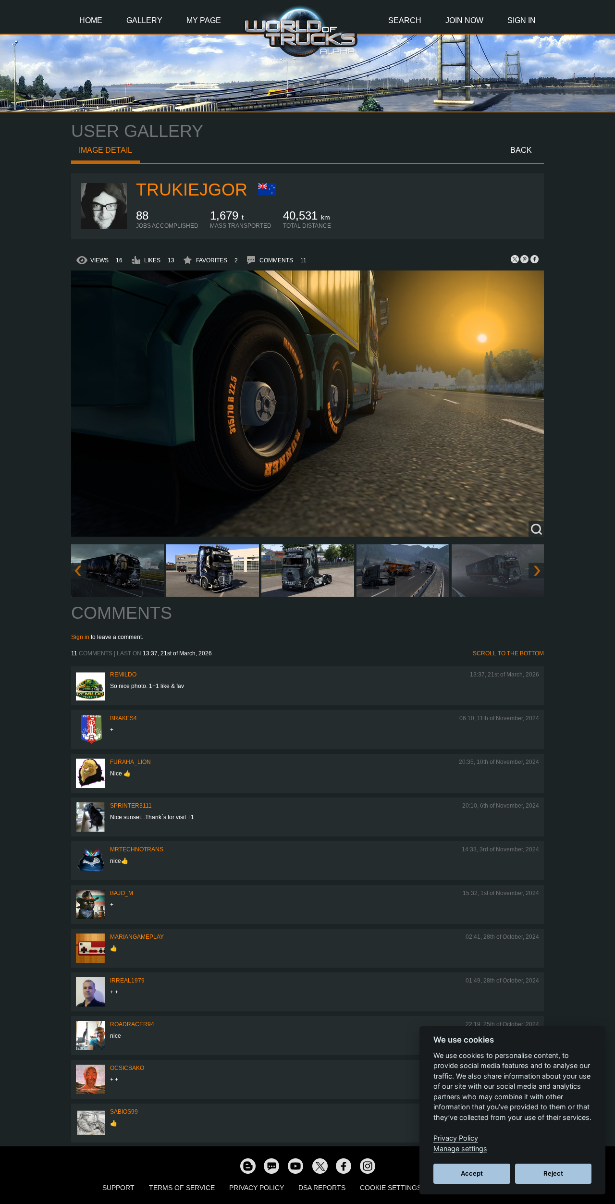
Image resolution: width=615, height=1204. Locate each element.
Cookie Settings (390, 1188)
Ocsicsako (127, 1068)
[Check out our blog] (247, 1165)
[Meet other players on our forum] (271, 1165)
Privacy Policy (256, 1188)
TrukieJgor (191, 189)
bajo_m (121, 893)
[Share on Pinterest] (524, 259)
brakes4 (123, 718)
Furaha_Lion (130, 762)
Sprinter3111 (131, 805)
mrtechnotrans (136, 849)
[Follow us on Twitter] (319, 1165)
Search (404, 20)
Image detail (105, 150)
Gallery (144, 20)
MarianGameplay (137, 937)
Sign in (80, 637)
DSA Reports (321, 1188)
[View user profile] (104, 227)
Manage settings (460, 1148)
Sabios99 (124, 1111)
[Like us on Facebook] (343, 1165)
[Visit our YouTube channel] (295, 1165)
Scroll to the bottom (508, 653)
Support (118, 1188)
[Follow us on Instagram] (367, 1165)
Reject (553, 1173)
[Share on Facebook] (534, 259)
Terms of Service (182, 1188)
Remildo (123, 674)
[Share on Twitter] (515, 259)
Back (521, 150)
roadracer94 (132, 1024)
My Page (203, 20)
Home (90, 20)
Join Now (464, 20)
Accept (472, 1173)
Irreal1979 (127, 980)
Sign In (521, 20)
